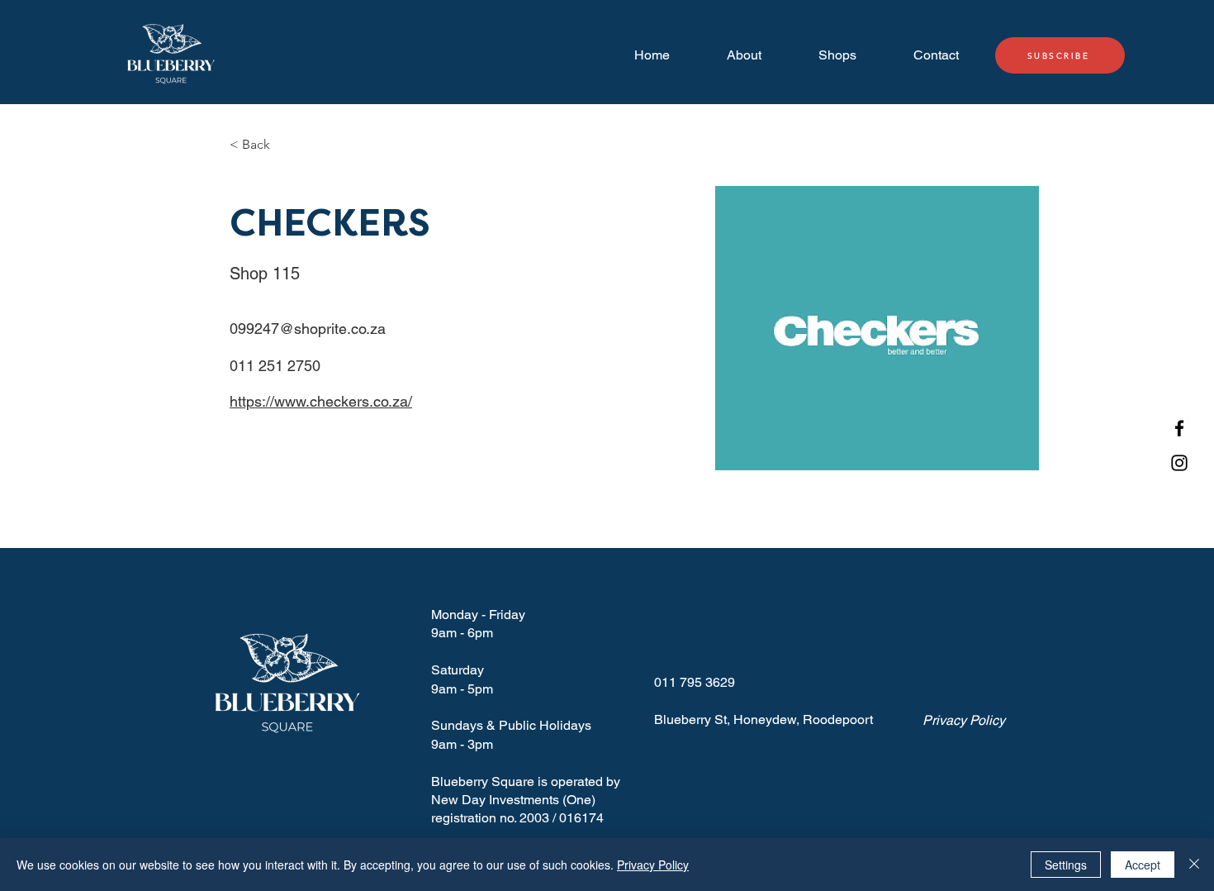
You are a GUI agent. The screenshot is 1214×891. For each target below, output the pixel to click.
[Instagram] (1179, 463)
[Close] (1194, 864)
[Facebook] (1179, 428)
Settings (1066, 864)
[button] (262, 145)
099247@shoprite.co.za (308, 328)
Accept (1142, 864)
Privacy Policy (653, 864)
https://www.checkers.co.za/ (321, 401)
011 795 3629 (694, 682)
